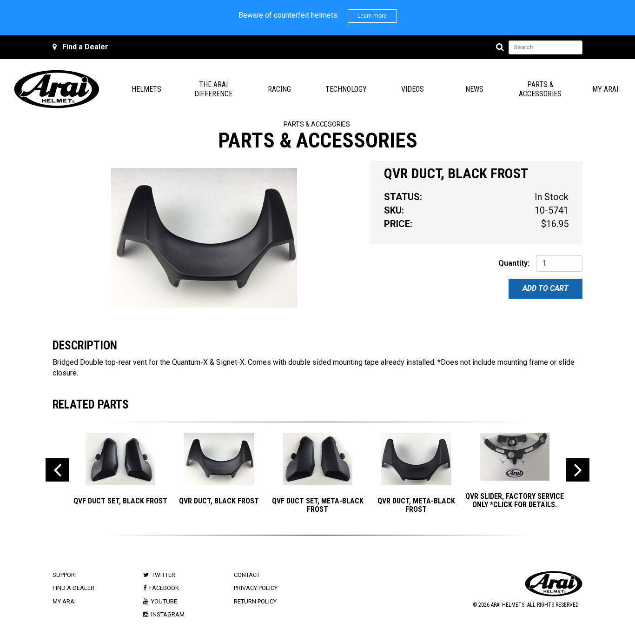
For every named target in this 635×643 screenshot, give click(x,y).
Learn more (372, 16)
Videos (412, 89)
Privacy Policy (256, 587)
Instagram (168, 614)
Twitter (163, 574)
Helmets (146, 89)
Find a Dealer (85, 46)
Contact (247, 574)
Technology (346, 89)
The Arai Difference (213, 89)
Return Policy (255, 601)
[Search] (501, 47)
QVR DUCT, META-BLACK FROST (416, 505)
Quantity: (513, 263)
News (474, 89)
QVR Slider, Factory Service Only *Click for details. (514, 500)
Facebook (164, 587)
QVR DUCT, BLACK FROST (219, 500)
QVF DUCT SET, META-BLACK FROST (318, 505)
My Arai (605, 89)
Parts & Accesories (317, 124)
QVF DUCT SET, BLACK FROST (120, 500)
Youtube (164, 601)
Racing (279, 89)
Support (65, 574)
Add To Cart (546, 288)
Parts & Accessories (540, 89)
